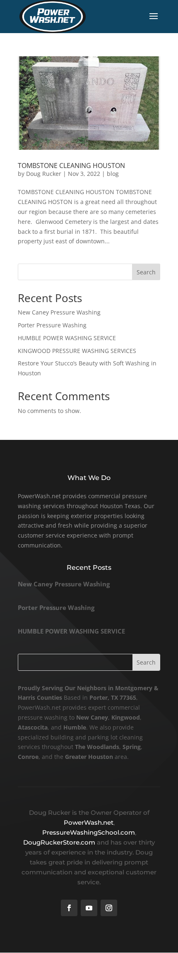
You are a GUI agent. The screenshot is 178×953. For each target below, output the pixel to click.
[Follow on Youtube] (89, 908)
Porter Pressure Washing (52, 325)
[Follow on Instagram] (109, 908)
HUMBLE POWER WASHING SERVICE (67, 338)
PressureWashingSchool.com (88, 832)
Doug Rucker (43, 174)
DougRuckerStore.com (60, 842)
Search (146, 272)
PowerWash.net (88, 822)
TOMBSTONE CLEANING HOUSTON (71, 165)
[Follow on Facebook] (69, 908)
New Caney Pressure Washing (59, 312)
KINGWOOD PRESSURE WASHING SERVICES (77, 351)
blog (113, 174)
